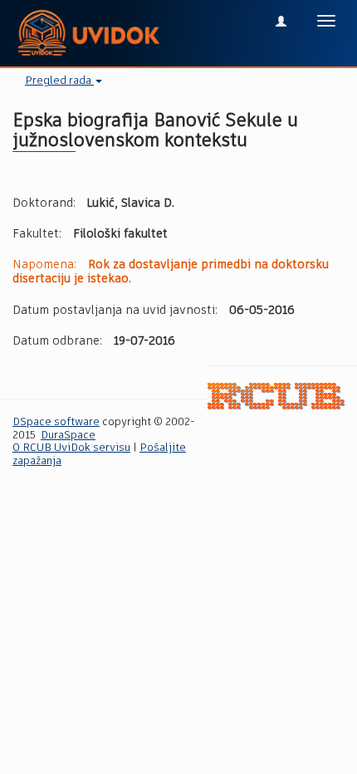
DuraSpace (68, 435)
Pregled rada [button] (59, 81)
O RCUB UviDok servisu (71, 448)
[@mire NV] (276, 395)
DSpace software (56, 422)
